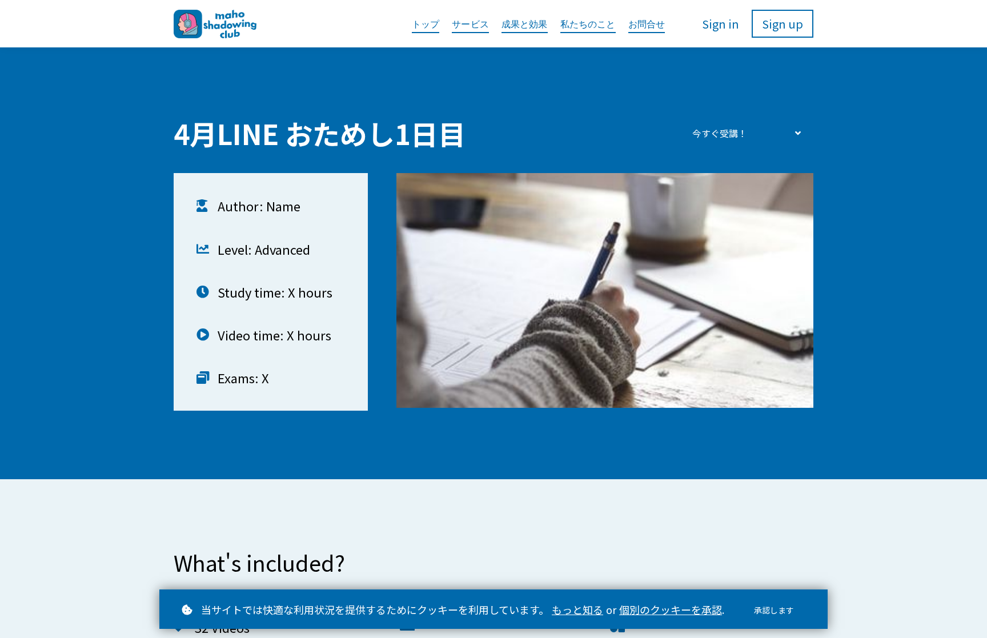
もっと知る (577, 609)
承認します (774, 610)
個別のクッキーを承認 (670, 609)
